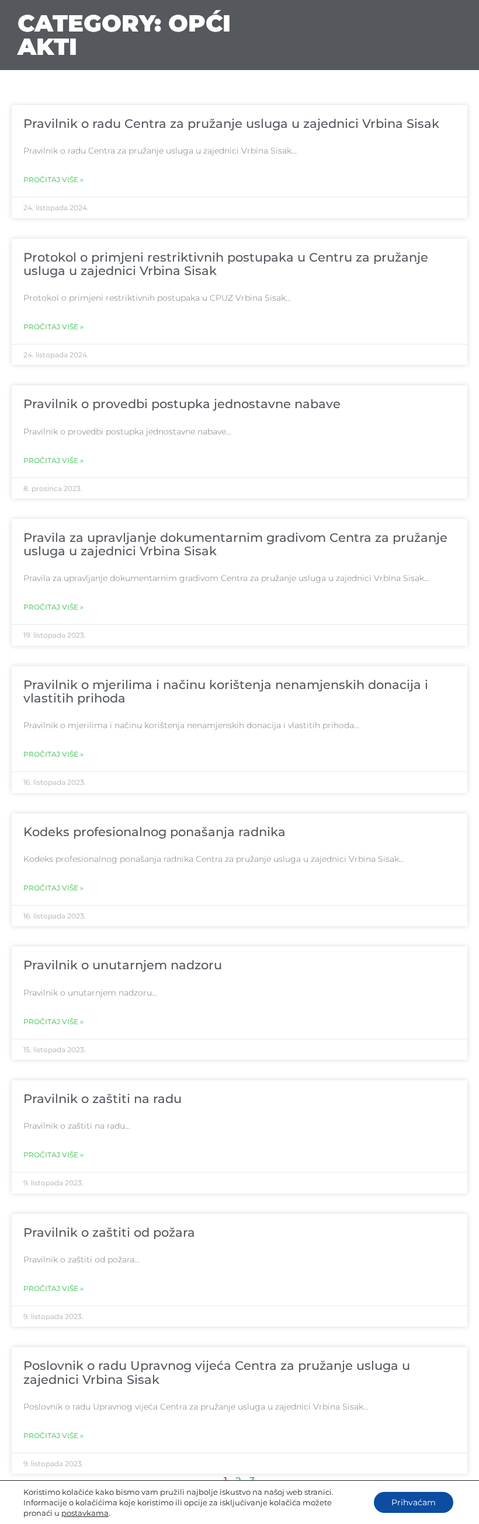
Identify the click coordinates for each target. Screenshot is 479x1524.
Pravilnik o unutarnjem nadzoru (122, 965)
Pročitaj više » (53, 179)
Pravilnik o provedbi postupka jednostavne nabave (182, 403)
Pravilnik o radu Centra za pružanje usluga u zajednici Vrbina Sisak (231, 123)
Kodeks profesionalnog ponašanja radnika (154, 831)
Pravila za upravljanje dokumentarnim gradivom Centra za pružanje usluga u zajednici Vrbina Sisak (235, 544)
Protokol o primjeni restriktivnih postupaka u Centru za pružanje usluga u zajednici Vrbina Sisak (225, 264)
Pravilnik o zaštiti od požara (109, 1232)
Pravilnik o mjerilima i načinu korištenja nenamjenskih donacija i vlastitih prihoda (225, 691)
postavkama (85, 1513)
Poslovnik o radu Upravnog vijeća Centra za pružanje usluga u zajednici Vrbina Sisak (216, 1372)
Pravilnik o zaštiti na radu (102, 1098)
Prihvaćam (413, 1502)
